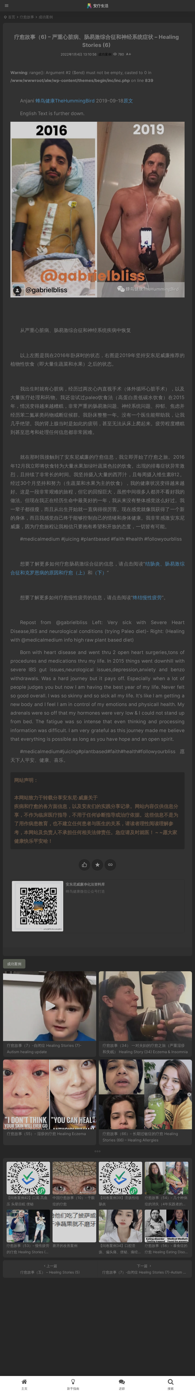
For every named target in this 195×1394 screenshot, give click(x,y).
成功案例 (46, 17)
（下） (99, 573)
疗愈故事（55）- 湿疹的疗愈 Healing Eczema (46, 1133)
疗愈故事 (27, 17)
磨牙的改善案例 (65, 1245)
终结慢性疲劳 (147, 598)
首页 (11, 17)
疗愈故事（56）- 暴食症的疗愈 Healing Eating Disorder (166, 1251)
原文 (128, 101)
